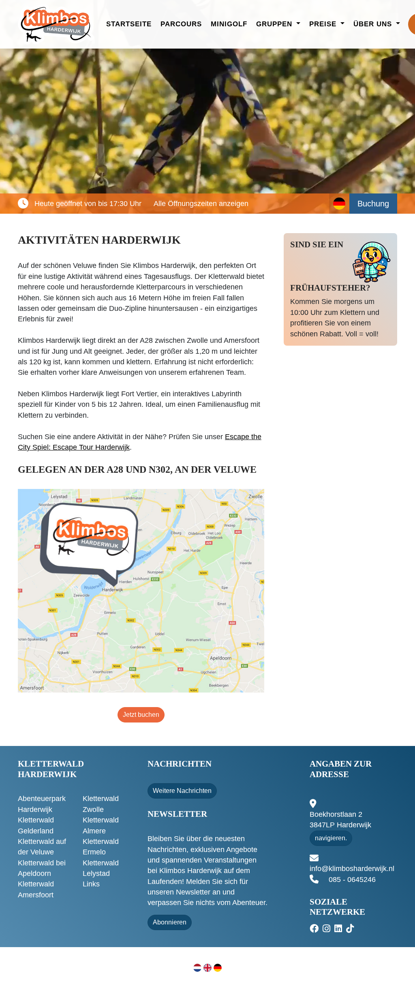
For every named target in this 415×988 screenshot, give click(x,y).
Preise (324, 24)
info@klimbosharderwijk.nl (352, 869)
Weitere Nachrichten (182, 790)
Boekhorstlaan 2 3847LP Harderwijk (340, 819)
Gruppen (275, 24)
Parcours (181, 24)
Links (91, 884)
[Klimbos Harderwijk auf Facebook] (315, 929)
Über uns (373, 24)
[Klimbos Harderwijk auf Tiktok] (351, 929)
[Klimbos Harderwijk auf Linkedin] (339, 929)
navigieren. (331, 838)
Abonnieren (169, 922)
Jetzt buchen (141, 714)
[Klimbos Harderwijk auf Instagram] (327, 929)
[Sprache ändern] (339, 204)
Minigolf (229, 24)
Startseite (129, 24)
